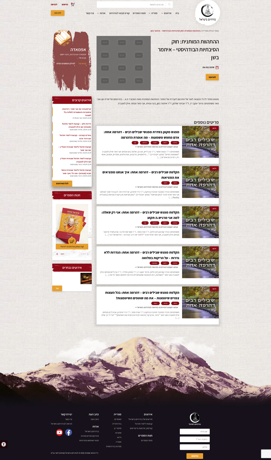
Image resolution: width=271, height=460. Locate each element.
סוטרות (118, 432)
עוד (57, 288)
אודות (102, 13)
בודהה (175, 143)
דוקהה (155, 143)
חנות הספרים (139, 13)
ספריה (154, 13)
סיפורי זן (117, 428)
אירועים (167, 13)
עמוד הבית (214, 30)
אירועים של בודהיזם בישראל (140, 419)
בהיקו (175, 183)
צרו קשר (90, 13)
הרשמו (65, 4)
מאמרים (117, 419)
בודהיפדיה (116, 423)
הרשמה (194, 455)
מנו (135, 143)
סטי (145, 223)
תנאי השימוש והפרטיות (89, 440)
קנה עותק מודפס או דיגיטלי (72, 246)
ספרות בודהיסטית (113, 446)
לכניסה (54, 4)
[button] (3, 444)
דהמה (165, 143)
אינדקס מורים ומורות (90, 435)
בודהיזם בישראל (92, 431)
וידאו (119, 437)
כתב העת (95, 419)
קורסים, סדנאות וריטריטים (141, 428)
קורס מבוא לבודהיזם (119, 13)
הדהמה (144, 143)
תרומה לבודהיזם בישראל (61, 423)
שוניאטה (154, 263)
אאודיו (118, 441)
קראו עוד (82, 63)
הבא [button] (62, 254)
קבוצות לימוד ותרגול (143, 423)
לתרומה (57, 12)
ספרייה (205, 30)
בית (177, 13)
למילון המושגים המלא (65, 63)
